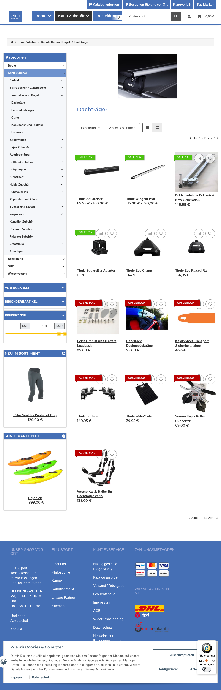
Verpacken (17, 214)
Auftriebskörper (20, 154)
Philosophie (61, 572)
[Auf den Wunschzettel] (210, 158)
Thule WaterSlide (139, 416)
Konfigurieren (168, 669)
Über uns (59, 564)
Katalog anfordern (106, 4)
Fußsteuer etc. (19, 191)
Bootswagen (18, 139)
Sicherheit (16, 177)
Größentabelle (104, 594)
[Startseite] (11, 42)
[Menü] (214, 643)
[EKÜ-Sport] (15, 16)
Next (56, 392)
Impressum (19, 677)
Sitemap (58, 606)
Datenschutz (41, 677)
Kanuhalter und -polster (27, 125)
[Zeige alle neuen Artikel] (63, 353)
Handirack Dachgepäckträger (140, 343)
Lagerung (17, 132)
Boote (12, 65)
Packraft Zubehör (21, 229)
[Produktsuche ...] (176, 16)
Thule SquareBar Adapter (96, 270)
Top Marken (205, 4)
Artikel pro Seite (121, 127)
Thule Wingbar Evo (140, 199)
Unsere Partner (63, 597)
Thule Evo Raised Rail (191, 270)
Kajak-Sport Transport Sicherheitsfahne (192, 343)
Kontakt (16, 629)
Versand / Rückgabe (108, 586)
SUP (11, 266)
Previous (14, 392)
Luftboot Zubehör (21, 162)
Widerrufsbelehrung (108, 619)
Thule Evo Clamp (139, 270)
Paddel (14, 80)
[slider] (59, 334)
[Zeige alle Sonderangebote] (63, 436)
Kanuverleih (182, 4)
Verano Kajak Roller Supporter (190, 418)
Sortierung (88, 127)
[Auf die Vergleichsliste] (199, 158)
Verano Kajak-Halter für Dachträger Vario (94, 494)
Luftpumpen (18, 169)
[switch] (206, 669)
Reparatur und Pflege (24, 199)
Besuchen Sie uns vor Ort (148, 4)
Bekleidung (15, 258)
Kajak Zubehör (19, 147)
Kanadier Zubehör (22, 221)
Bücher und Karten (22, 206)
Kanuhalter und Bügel (24, 95)
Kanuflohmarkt (63, 589)
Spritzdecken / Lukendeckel (28, 87)
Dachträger (18, 102)
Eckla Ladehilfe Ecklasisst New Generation (194, 197)
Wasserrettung (17, 273)
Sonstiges (16, 251)
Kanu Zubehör (17, 72)
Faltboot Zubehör (21, 236)
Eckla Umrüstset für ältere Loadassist (96, 343)
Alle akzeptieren (182, 655)
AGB (97, 611)
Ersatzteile (17, 244)
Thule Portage (87, 416)
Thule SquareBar (90, 199)
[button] (189, 16)
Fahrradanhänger (22, 110)
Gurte (15, 117)
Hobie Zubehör (20, 184)
